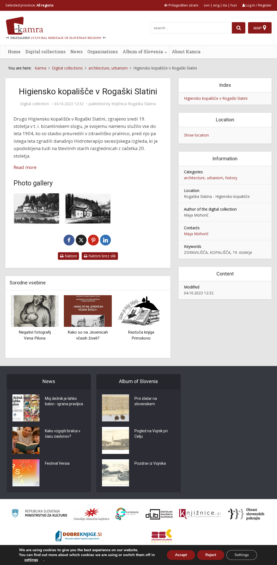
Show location (196, 135)
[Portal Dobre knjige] (78, 535)
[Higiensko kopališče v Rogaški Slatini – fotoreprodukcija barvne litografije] (37, 208)
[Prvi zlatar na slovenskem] (115, 407)
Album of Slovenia (143, 51)
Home (14, 51)
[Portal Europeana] (127, 514)
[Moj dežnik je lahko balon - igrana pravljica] (25, 407)
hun (233, 5)
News (76, 51)
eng (216, 5)
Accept (181, 554)
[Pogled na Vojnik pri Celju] (115, 440)
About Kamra (186, 51)
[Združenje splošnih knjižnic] (161, 536)
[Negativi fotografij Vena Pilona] (35, 310)
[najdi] (238, 28)
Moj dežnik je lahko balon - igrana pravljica (64, 401)
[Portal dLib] (159, 514)
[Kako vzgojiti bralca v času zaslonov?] (25, 440)
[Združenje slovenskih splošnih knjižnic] (200, 514)
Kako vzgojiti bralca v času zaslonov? (62, 433)
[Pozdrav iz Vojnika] (115, 472)
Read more (25, 167)
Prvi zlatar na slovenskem (145, 401)
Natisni (70, 255)
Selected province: (29, 5)
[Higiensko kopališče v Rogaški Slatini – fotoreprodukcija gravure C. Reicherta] (88, 208)
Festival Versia (57, 463)
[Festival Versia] (25, 472)
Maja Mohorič (196, 233)
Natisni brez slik (101, 255)
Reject (210, 554)
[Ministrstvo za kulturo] (39, 514)
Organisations (102, 51)
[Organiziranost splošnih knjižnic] (92, 514)
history (231, 177)
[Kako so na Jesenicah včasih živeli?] (88, 310)
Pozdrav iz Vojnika (150, 463)
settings (31, 559)
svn (207, 5)
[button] (151, 324)
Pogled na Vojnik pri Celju (151, 433)
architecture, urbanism (203, 177)
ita (225, 5)
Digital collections (45, 51)
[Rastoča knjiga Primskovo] (141, 310)
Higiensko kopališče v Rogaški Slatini (216, 98)
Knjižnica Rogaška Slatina (133, 103)
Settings (242, 554)
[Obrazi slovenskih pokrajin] (246, 514)
